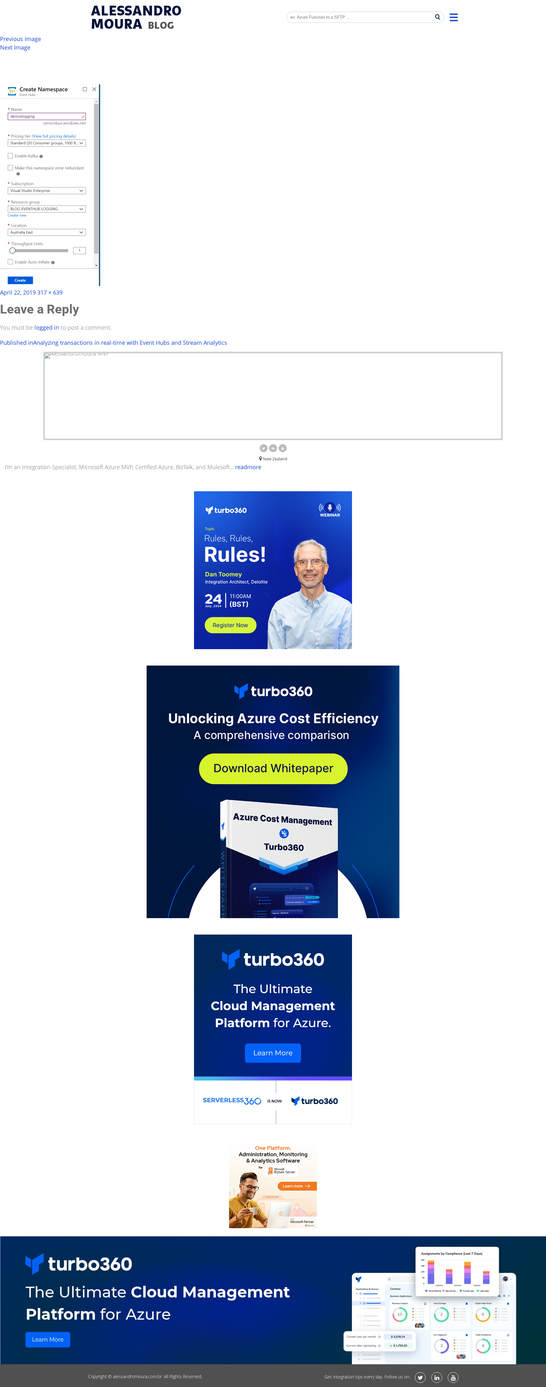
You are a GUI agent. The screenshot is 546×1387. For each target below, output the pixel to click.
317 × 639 (50, 292)
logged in (46, 327)
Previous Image (20, 39)
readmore (248, 467)
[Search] (437, 17)
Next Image (15, 47)
